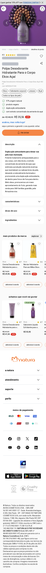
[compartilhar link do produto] (41, 63)
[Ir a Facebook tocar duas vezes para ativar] (10, 439)
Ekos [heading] (4, 262)
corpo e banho (14, 49)
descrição (10, 144)
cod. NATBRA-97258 (9, 86)
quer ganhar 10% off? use (12, 3)
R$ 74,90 (6, 271)
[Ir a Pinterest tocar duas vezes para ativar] (18, 447)
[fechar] (42, 2)
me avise (25, 132)
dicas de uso (11, 211)
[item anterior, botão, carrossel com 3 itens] (6, 23)
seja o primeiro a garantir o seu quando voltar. (21, 126)
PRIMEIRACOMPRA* (31, 3)
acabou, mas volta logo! (13, 122)
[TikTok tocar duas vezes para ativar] (36, 439)
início (4, 49)
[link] (12, 266)
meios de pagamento (23, 410)
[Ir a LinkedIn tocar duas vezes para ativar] (36, 447)
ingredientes (11, 220)
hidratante (24, 49)
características (12, 201)
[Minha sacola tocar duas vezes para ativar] (42, 8)
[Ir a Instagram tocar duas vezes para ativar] (18, 439)
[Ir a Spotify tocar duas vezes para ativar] (27, 447)
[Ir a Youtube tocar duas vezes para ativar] (10, 447)
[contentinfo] (18, 262)
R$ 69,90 (6, 332)
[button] (41, 56)
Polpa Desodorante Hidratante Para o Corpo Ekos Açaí (18, 72)
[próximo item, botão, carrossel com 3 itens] (40, 2)
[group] (20, 2)
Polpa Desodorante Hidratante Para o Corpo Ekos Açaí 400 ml (22, 83)
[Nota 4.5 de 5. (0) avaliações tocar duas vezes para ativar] (23, 55)
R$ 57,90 (27, 271)
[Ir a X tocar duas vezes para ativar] (27, 439)
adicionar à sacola (12, 285)
